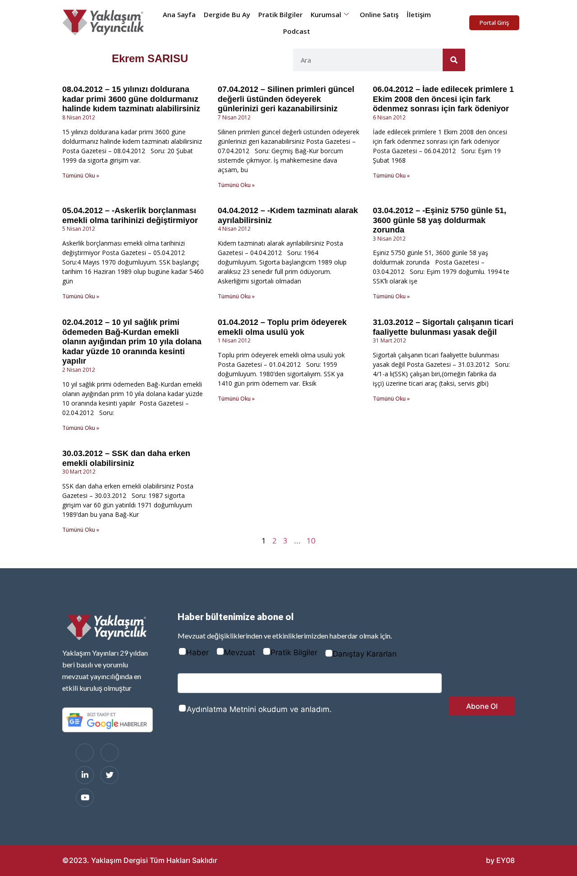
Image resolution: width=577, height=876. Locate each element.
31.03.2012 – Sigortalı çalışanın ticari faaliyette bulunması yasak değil (443, 327)
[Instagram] (110, 753)
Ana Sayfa (179, 14)
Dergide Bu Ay (227, 14)
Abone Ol (482, 706)
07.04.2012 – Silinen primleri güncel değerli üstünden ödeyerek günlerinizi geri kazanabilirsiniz (286, 99)
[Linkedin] (85, 775)
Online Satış (379, 14)
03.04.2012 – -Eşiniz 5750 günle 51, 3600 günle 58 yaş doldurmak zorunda (439, 220)
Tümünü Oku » (80, 175)
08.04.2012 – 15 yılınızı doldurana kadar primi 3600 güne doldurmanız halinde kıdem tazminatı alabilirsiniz (131, 99)
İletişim (419, 14)
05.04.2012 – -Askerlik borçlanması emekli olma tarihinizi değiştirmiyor (130, 215)
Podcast (296, 31)
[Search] (454, 60)
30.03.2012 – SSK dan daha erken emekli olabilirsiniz (126, 458)
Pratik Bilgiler (280, 14)
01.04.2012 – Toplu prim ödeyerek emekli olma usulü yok (282, 327)
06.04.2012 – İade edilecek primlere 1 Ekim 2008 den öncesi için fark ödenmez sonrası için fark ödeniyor (443, 99)
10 (311, 540)
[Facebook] (85, 753)
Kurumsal (326, 14)
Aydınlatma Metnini (221, 709)
